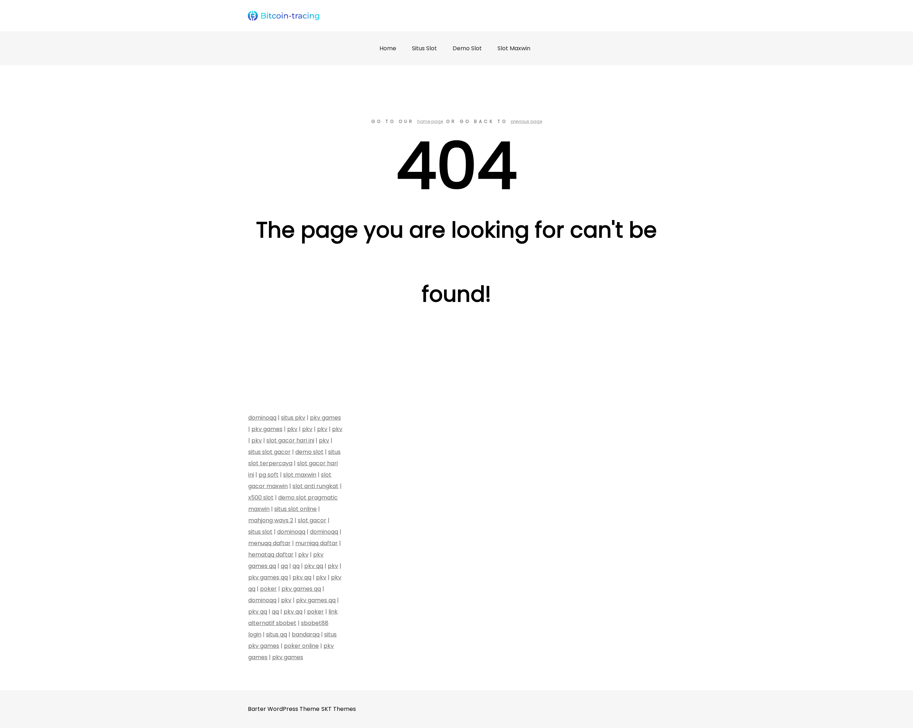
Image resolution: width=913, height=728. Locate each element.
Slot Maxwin (514, 48)
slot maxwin (299, 475)
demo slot (309, 452)
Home (387, 48)
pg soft (269, 475)
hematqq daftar (271, 554)
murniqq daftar (316, 543)
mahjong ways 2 (270, 520)
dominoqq (262, 418)
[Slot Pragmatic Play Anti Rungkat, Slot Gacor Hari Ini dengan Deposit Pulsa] (283, 15)
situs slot (260, 532)
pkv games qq (268, 577)
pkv (292, 429)
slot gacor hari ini (290, 440)
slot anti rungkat (315, 486)
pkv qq (313, 566)
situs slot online (295, 509)
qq (284, 566)
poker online (301, 646)
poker (268, 589)
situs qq (276, 634)
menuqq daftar (269, 543)
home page (430, 121)
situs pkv (293, 418)
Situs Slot (424, 48)
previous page (526, 121)
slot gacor (312, 520)
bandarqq (306, 634)
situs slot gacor (269, 452)
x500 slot (261, 497)
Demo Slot (467, 48)
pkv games (325, 418)
